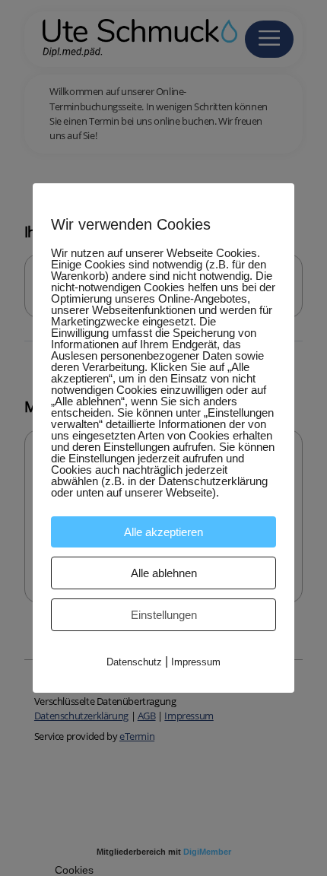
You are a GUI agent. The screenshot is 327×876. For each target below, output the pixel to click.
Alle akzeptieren (163, 531)
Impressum (196, 662)
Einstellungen (164, 614)
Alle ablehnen (164, 573)
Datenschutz (134, 662)
